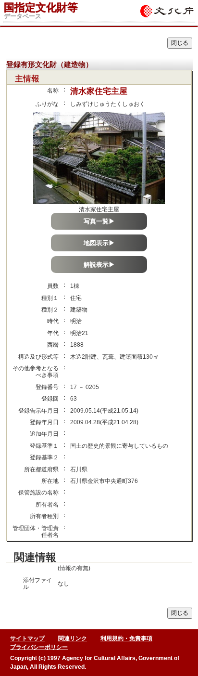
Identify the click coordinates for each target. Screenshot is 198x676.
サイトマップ (27, 638)
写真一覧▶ (99, 221)
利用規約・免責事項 (126, 638)
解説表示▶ (99, 264)
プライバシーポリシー (39, 647)
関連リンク (72, 638)
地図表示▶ (99, 243)
